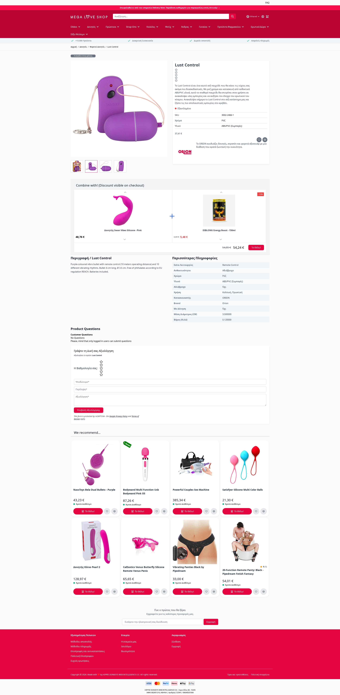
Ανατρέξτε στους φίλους (83, 56)
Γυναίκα (203, 26)
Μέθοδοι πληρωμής (81, 646)
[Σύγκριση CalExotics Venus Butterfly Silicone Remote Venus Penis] (164, 591)
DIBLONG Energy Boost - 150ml (219, 230)
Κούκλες (151, 26)
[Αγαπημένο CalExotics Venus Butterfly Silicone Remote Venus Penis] (157, 591)
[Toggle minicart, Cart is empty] (267, 16)
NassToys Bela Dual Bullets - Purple (94, 489)
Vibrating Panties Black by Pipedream (188, 568)
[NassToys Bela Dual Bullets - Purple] (95, 464)
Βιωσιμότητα (128, 651)
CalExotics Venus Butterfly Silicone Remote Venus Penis (143, 568)
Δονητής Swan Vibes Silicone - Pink (123, 230)
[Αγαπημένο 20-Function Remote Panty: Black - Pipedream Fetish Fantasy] (256, 591)
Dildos (74, 26)
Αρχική (74, 46)
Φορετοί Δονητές (97, 46)
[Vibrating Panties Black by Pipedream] (195, 542)
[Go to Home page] (89, 16)
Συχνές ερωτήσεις (80, 660)
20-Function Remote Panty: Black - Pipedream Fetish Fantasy (242, 571)
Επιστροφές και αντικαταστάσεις (88, 651)
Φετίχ (168, 26)
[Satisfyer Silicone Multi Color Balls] (244, 464)
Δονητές (91, 26)
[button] (263, 566)
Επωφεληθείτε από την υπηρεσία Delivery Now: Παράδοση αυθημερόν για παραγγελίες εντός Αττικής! (169, 7)
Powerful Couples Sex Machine (191, 489)
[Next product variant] (125, 240)
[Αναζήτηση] (232, 16)
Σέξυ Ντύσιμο (78, 34)
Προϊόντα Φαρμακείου (229, 26)
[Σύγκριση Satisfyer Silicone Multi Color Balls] (263, 511)
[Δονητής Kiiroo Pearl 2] (95, 542)
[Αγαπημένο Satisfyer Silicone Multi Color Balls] (256, 511)
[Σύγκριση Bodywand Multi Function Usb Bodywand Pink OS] (164, 511)
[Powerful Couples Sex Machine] (195, 464)
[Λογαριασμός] (263, 16)
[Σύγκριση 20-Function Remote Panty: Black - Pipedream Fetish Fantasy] (263, 591)
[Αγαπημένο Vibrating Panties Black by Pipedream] (206, 591)
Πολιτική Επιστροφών (82, 656)
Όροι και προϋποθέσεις (238, 674)
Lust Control (112, 46)
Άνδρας (185, 26)
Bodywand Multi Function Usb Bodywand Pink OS (141, 491)
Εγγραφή (210, 621)
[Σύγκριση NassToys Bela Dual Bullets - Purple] (114, 511)
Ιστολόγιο (126, 646)
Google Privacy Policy (118, 416)
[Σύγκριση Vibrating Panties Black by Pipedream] (214, 591)
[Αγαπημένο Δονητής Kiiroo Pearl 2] (107, 591)
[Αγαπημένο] (259, 139)
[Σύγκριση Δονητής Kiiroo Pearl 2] (114, 591)
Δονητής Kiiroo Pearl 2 (86, 567)
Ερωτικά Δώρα (258, 26)
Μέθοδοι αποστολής (81, 641)
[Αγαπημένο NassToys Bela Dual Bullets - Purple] (107, 511)
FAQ (267, 2)
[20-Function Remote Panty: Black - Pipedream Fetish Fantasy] (244, 542)
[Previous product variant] (125, 192)
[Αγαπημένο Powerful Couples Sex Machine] (206, 511)
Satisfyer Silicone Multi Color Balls (242, 489)
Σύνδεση (176, 641)
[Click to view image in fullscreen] (119, 108)
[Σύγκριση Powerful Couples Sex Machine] (214, 511)
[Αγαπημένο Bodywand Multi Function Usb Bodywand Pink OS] (157, 511)
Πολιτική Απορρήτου (260, 674)
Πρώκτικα (111, 26)
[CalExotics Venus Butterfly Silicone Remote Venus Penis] (145, 542)
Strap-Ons (131, 26)
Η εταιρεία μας (128, 641)
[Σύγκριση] (265, 139)
